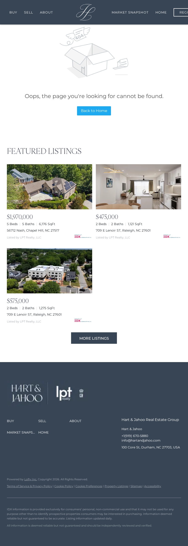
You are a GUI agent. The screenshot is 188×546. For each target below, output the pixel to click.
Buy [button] (13, 12)
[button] (22, 421)
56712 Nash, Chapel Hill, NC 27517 (33, 230)
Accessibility (152, 486)
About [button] (46, 12)
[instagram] (143, 457)
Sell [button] (28, 12)
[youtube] (152, 457)
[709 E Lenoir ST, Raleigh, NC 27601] (138, 186)
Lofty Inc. (30, 479)
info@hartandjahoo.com (141, 440)
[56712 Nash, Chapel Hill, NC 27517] (49, 186)
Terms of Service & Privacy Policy (29, 486)
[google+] (161, 457)
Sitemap (136, 486)
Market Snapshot (130, 12)
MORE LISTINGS (94, 338)
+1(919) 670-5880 (135, 436)
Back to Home (94, 111)
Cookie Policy (63, 486)
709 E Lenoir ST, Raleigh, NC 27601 (123, 230)
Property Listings (116, 486)
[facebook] (125, 457)
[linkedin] (134, 457)
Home (161, 12)
